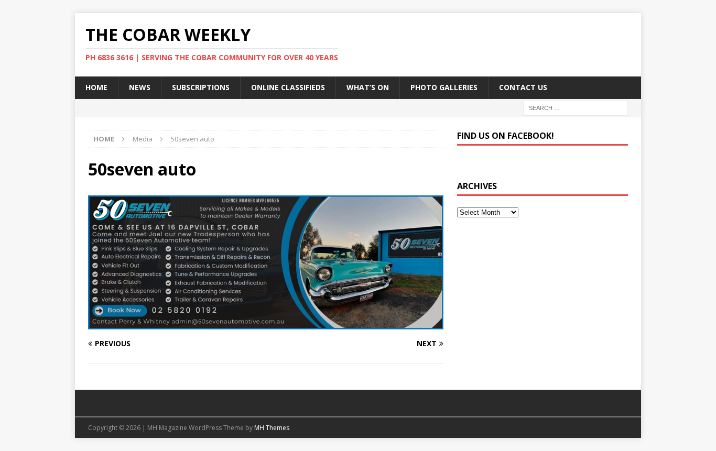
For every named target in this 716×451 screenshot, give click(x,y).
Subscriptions (201, 87)
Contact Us (523, 87)
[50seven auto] (265, 323)
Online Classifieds (288, 87)
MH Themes (271, 427)
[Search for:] (575, 107)
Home (96, 87)
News (139, 87)
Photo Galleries (444, 87)
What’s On (367, 87)
